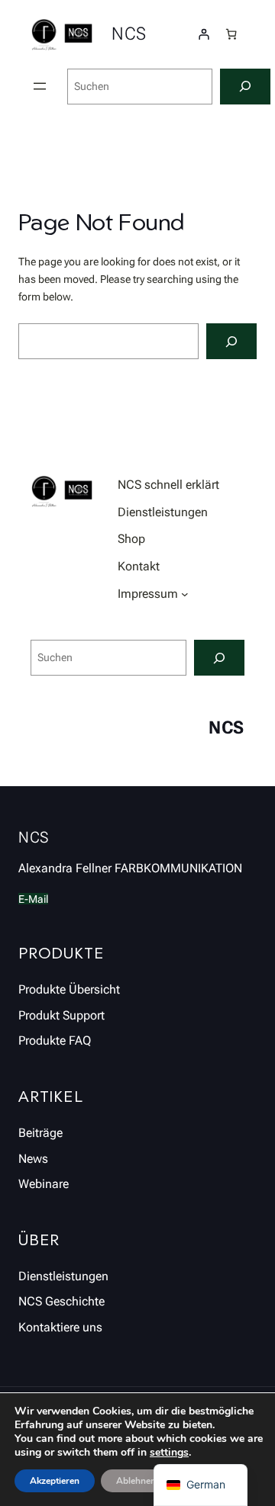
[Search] (231, 341)
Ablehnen (136, 1481)
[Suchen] (245, 86)
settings (169, 1452)
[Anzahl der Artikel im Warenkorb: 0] (231, 34)
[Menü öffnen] (40, 86)
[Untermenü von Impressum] (185, 594)
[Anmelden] (203, 34)
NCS (129, 34)
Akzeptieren (54, 1481)
